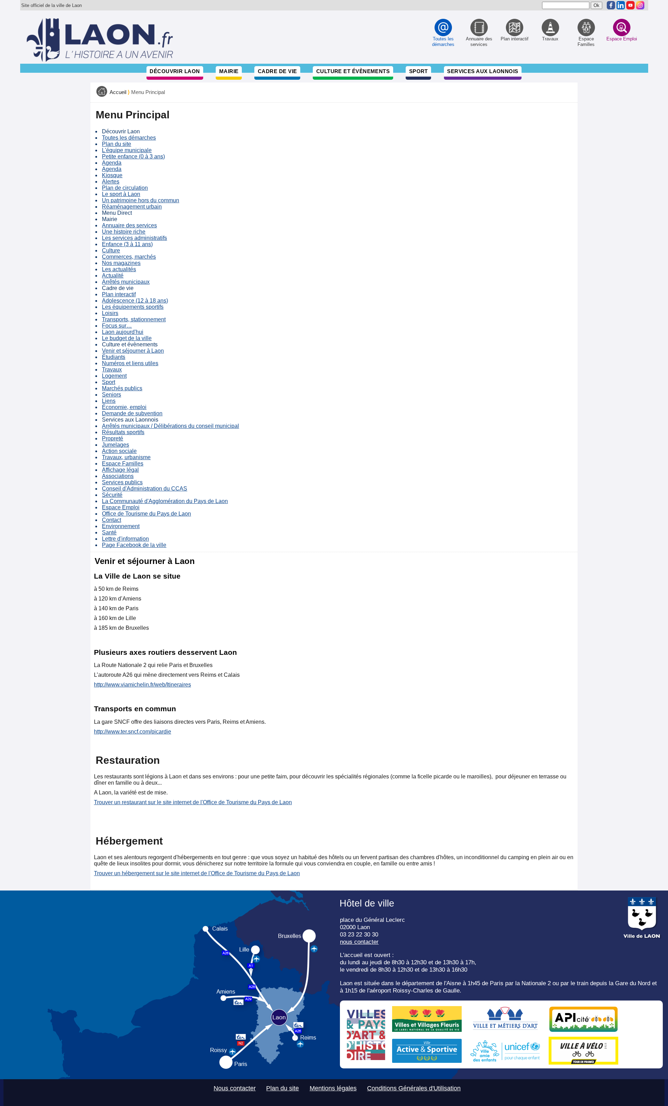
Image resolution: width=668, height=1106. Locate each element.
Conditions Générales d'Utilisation (414, 1088)
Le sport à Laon (121, 194)
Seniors (111, 395)
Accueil (118, 92)
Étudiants (113, 357)
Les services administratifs (134, 238)
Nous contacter (235, 1088)
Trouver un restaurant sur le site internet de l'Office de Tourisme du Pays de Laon (193, 802)
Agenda (111, 163)
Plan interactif (119, 294)
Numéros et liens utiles (130, 363)
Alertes (110, 182)
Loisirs (110, 313)
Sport (418, 71)
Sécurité (112, 495)
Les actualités (119, 269)
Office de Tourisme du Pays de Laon (146, 514)
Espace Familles (122, 463)
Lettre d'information (125, 539)
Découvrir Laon (175, 71)
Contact (111, 520)
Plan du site (116, 144)
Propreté (112, 438)
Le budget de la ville (127, 338)
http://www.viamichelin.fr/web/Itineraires (142, 685)
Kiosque (112, 175)
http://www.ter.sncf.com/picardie (132, 732)
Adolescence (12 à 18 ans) (135, 301)
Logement (114, 376)
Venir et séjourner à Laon (133, 351)
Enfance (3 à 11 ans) (127, 244)
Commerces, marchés (129, 257)
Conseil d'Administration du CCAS (144, 489)
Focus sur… (117, 326)
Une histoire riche (123, 232)
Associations (118, 476)
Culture (111, 250)
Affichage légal (120, 470)
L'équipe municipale (127, 150)
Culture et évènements (353, 71)
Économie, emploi (124, 407)
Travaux (112, 369)
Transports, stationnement (134, 319)
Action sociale (119, 451)
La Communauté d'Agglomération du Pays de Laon (165, 501)
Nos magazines (121, 263)
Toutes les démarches (129, 138)
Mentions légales (333, 1088)
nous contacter (359, 941)
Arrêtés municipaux (126, 282)
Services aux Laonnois (482, 71)
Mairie (229, 71)
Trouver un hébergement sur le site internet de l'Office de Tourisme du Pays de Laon (197, 873)
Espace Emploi (121, 507)
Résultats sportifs (123, 432)
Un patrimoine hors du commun (140, 200)
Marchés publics (122, 388)
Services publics (122, 482)
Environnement (121, 526)
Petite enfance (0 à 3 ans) (133, 156)
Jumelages (115, 445)
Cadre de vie (277, 71)
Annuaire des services (129, 225)
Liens (109, 401)
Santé (109, 532)
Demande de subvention (132, 413)
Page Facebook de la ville (134, 545)
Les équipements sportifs (133, 307)
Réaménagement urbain (132, 207)
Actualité (113, 276)
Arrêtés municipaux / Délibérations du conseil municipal (170, 426)
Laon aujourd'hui (122, 332)
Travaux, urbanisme (126, 457)
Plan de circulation (125, 188)
